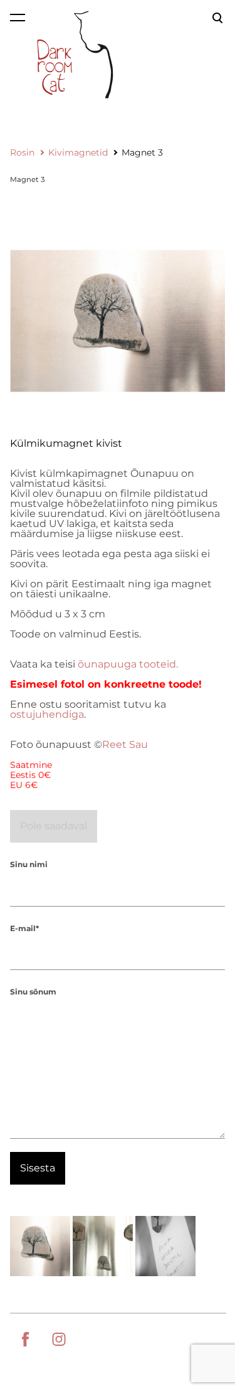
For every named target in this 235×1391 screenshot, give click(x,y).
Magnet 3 (142, 152)
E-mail (23, 928)
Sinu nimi (29, 864)
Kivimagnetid (78, 152)
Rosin (22, 152)
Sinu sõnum (33, 991)
